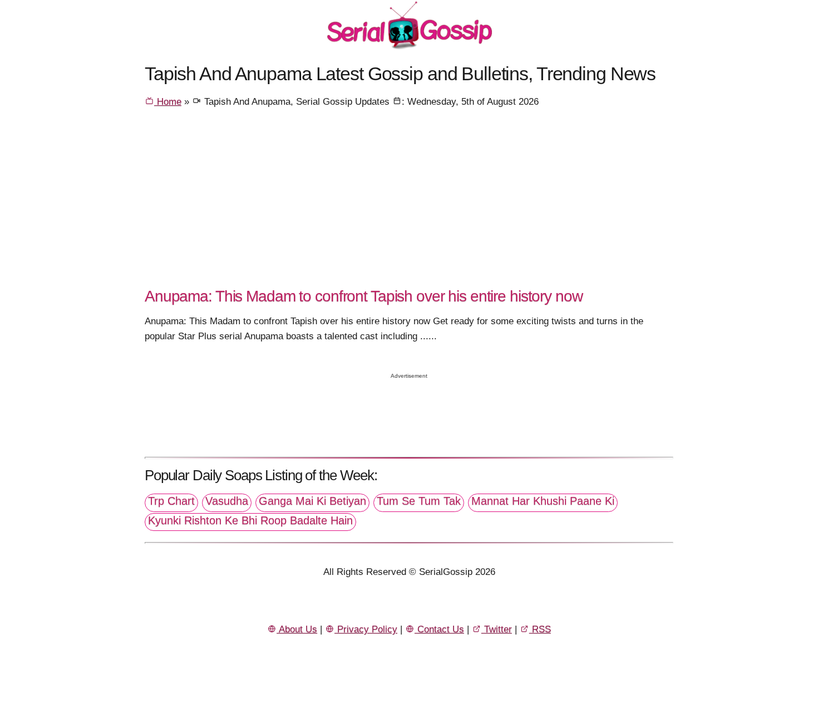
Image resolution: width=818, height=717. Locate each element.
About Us (297, 629)
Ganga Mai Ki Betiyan (312, 501)
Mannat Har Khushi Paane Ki (542, 501)
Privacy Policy (365, 629)
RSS (540, 629)
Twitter (496, 629)
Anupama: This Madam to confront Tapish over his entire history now (364, 296)
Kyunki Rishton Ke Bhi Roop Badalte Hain (250, 520)
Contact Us (439, 629)
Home (167, 101)
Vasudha (226, 501)
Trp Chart (171, 501)
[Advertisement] (409, 201)
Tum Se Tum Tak (419, 501)
